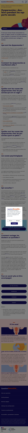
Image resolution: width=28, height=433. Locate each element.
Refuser (10, 220)
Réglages (18, 220)
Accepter (14, 223)
